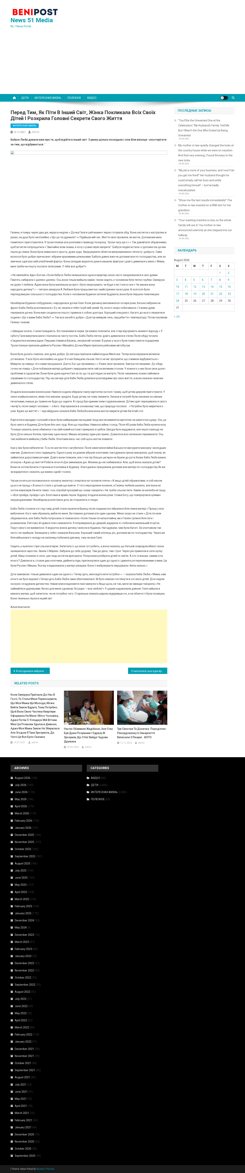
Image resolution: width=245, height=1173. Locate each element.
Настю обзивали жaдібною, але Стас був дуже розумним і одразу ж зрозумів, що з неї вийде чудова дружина (88, 735)
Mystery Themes (45, 1169)
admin (35, 131)
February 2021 (23, 1120)
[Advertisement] (122, 65)
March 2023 (22, 941)
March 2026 (22, 813)
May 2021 (21, 1098)
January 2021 (23, 1127)
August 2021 (22, 1077)
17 (177, 293)
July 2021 (20, 1084)
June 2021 (21, 1091)
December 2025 (24, 834)
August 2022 (22, 991)
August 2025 (22, 863)
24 (177, 300)
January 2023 (23, 956)
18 (186, 293)
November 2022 (24, 970)
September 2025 (25, 856)
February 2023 (23, 949)
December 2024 (24, 920)
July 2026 (20, 785)
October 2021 (23, 1063)
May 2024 (21, 927)
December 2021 (24, 1048)
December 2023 (24, 934)
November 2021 (24, 1056)
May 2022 (21, 1013)
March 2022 (22, 1027)
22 (220, 293)
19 (194, 293)
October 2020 (23, 1148)
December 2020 (24, 1134)
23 (229, 293)
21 (212, 293)
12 (194, 286)
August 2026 (22, 777)
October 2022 (23, 977)
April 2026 (21, 806)
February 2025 (23, 906)
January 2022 (23, 1041)
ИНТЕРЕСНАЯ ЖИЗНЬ (48, 97)
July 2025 (20, 870)
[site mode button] (224, 98)
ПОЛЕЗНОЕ (74, 97)
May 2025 (21, 884)
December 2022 (24, 963)
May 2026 (21, 799)
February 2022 (23, 1034)
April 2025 (21, 892)
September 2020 (25, 1155)
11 (186, 286)
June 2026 (21, 792)
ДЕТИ (25, 97)
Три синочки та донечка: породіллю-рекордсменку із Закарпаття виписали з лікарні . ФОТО (142, 733)
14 (212, 286)
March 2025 (22, 899)
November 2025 (24, 842)
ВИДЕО (91, 97)
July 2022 (20, 998)
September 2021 (25, 1070)
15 (220, 286)
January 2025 (23, 913)
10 (177, 286)
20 (203, 293)
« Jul (177, 316)
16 (229, 286)
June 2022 (21, 1006)
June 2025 (21, 877)
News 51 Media (32, 20)
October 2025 (23, 849)
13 (203, 286)
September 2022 (25, 984)
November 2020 (24, 1141)
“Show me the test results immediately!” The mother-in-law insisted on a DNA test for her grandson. (205, 205)
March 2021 (22, 1113)
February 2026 (23, 820)
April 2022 (21, 1020)
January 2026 (23, 827)
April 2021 (21, 1105)
